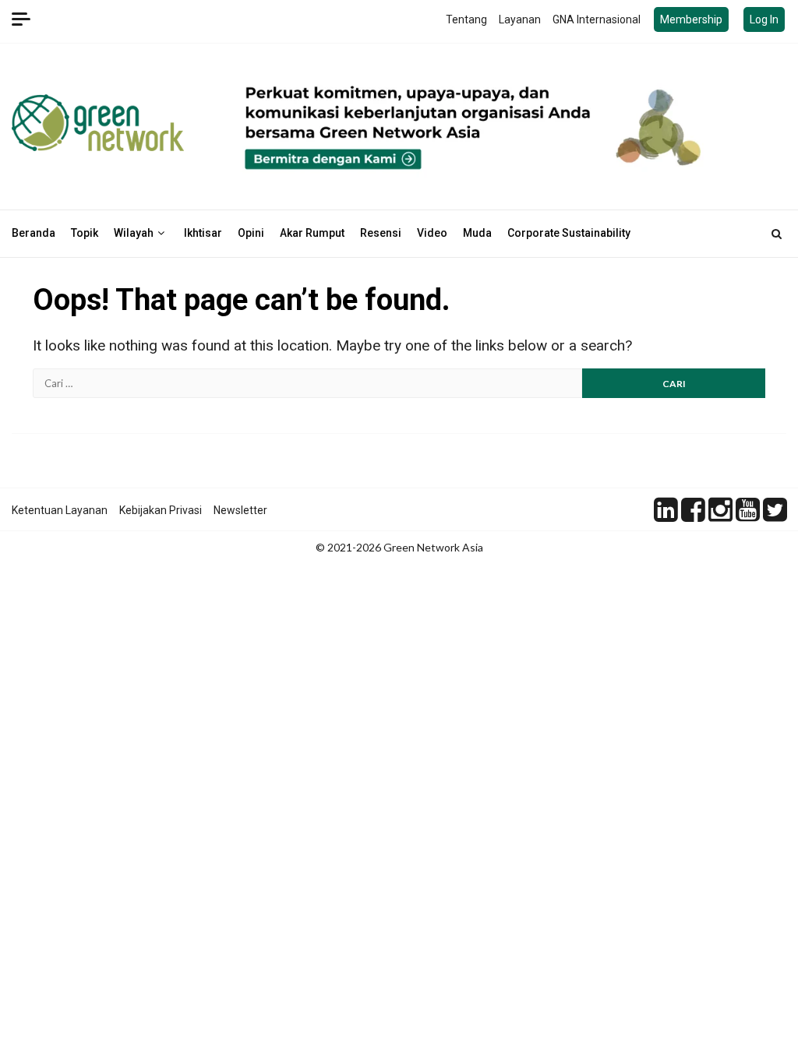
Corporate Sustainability (568, 233)
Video (432, 233)
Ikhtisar (203, 233)
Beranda (33, 233)
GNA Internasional (597, 19)
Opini (251, 233)
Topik (84, 233)
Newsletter (240, 510)
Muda (477, 233)
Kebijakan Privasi (160, 510)
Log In (764, 19)
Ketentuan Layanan (60, 510)
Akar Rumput (312, 233)
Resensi (380, 233)
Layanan (520, 19)
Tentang (466, 19)
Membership (691, 19)
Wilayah (134, 233)
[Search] (776, 233)
